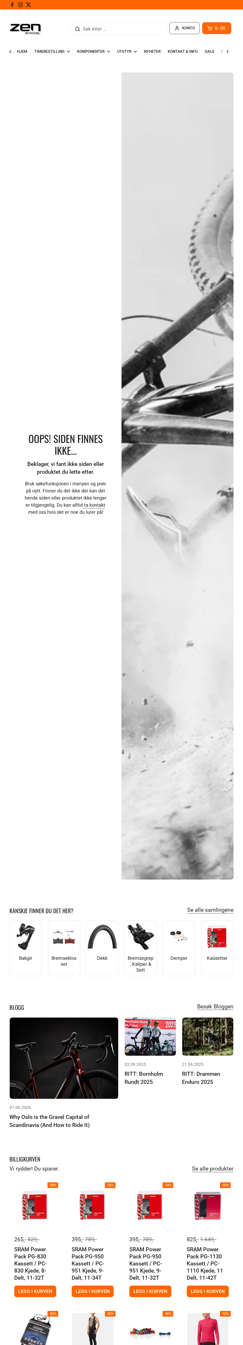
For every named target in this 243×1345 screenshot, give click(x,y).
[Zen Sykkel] (25, 29)
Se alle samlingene (210, 910)
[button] (216, 28)
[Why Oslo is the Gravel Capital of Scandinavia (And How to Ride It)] (63, 1058)
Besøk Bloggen (215, 1006)
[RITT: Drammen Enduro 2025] (208, 1036)
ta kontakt (94, 505)
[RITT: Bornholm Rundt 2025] (150, 1036)
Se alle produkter (213, 1169)
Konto (188, 28)
